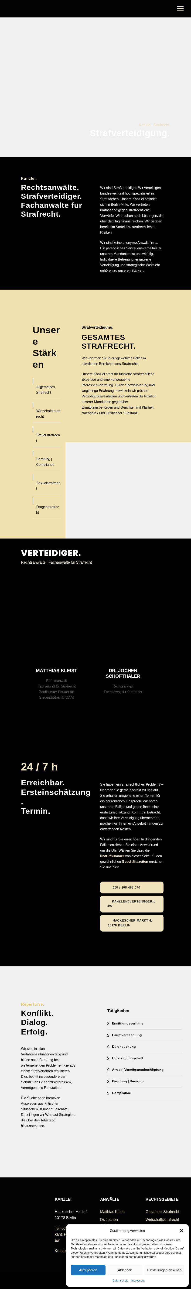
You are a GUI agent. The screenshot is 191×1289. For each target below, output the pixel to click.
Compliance (121, 1093)
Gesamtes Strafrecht (162, 1212)
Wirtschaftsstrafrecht (48, 413)
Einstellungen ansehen (164, 1270)
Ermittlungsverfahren (129, 1023)
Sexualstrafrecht (48, 485)
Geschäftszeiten (135, 861)
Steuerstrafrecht (48, 438)
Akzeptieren (88, 1270)
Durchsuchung (124, 1046)
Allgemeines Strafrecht (45, 389)
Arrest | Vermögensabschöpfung (138, 1069)
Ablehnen (125, 1270)
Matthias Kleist (56, 670)
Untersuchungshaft (127, 1058)
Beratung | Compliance (45, 461)
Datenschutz (120, 1280)
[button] (181, 1230)
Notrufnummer (112, 856)
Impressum (138, 1280)
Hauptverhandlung (127, 1035)
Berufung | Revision (128, 1081)
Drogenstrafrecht (47, 509)
